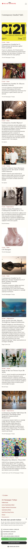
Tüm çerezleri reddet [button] (14, 542)
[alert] (14, 533)
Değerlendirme (10, 206)
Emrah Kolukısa (5, 223)
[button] (14, 546)
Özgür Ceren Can (6, 344)
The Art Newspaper (6, 252)
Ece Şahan (4, 142)
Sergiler (4, 318)
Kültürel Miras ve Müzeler (8, 457)
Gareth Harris (5, 472)
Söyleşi (8, 166)
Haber (7, 42)
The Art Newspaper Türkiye (8, 57)
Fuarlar (3, 42)
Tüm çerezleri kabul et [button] (14, 539)
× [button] (26, 519)
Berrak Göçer (5, 386)
